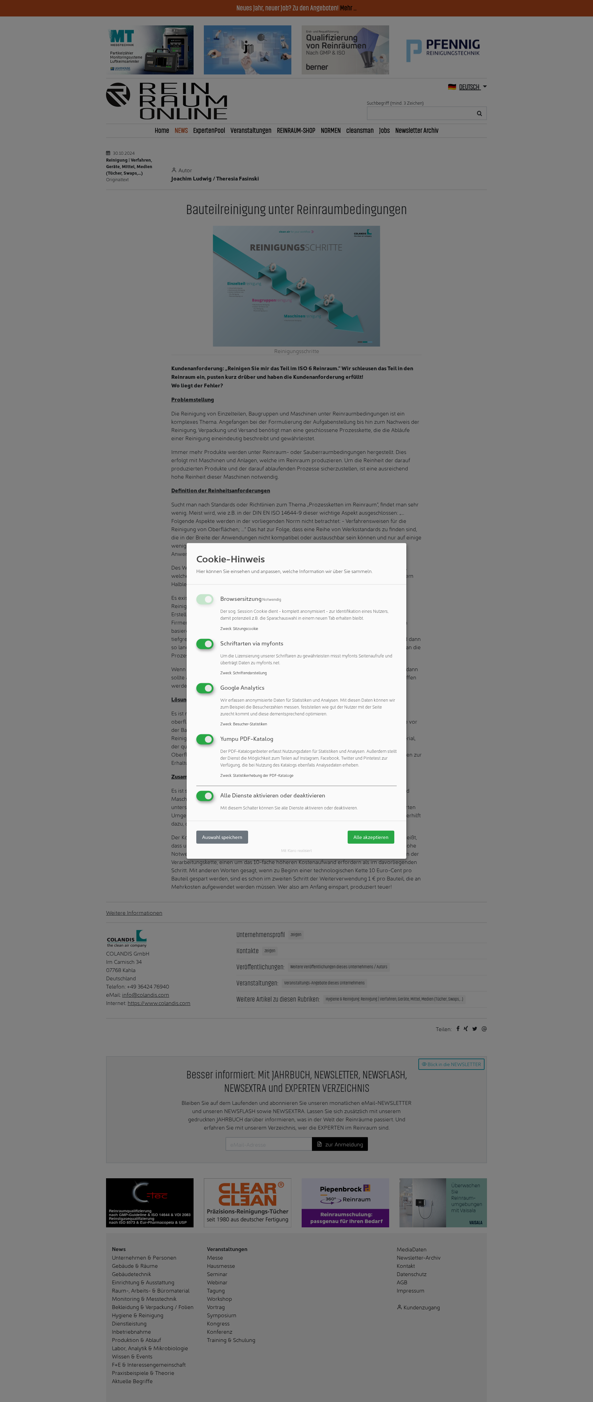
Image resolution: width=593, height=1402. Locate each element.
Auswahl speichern (222, 837)
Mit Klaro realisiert (296, 850)
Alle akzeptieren (370, 837)
